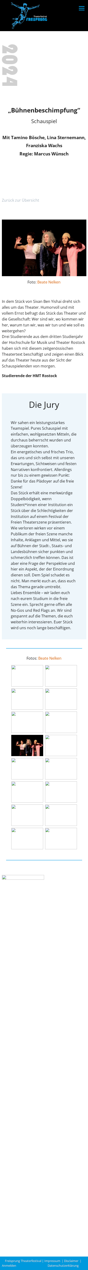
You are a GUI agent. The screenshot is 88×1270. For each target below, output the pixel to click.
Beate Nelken (49, 282)
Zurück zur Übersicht (20, 200)
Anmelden (10, 1265)
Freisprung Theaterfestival (23, 1261)
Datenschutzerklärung (63, 1265)
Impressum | (54, 1261)
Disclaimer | (72, 1261)
